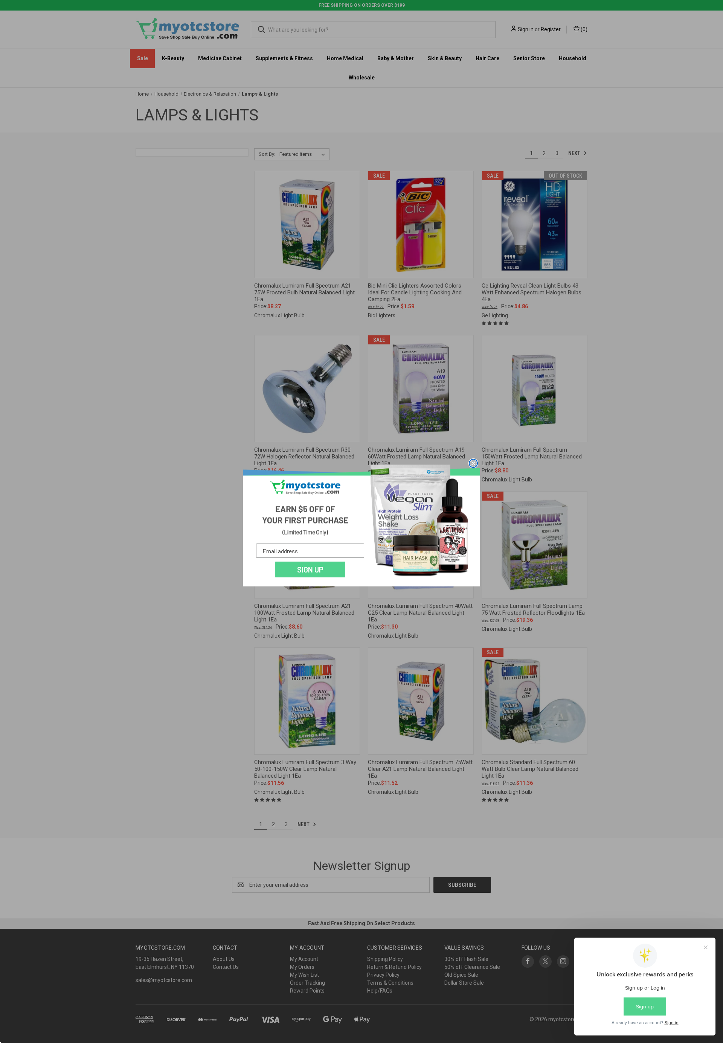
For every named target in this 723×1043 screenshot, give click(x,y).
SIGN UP (310, 569)
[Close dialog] (473, 463)
